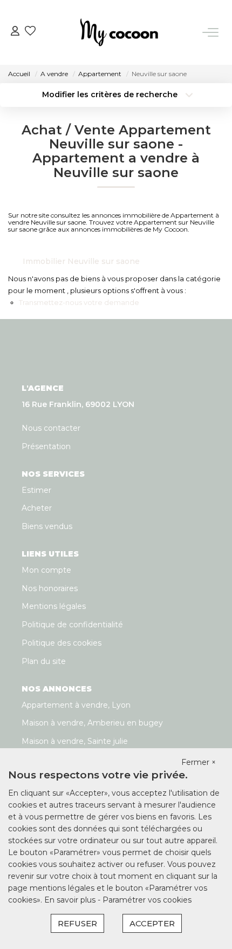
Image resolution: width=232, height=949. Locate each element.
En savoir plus (71, 900)
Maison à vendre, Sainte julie (75, 741)
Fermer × (198, 762)
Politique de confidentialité (72, 624)
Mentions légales (54, 606)
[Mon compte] (15, 32)
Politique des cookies (61, 643)
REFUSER (77, 923)
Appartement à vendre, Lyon (76, 705)
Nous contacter (51, 428)
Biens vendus (47, 526)
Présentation (46, 446)
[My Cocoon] (119, 32)
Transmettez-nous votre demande (79, 302)
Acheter (37, 508)
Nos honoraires (50, 588)
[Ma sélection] (30, 32)
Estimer (36, 490)
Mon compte (46, 570)
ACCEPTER (152, 923)
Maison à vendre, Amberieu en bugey (92, 723)
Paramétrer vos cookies (147, 900)
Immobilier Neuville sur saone (81, 261)
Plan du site (44, 661)
